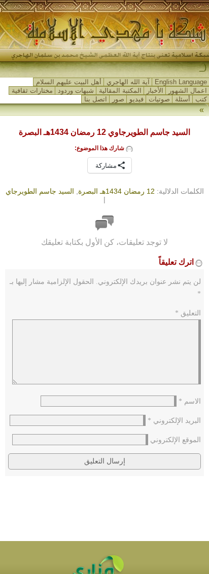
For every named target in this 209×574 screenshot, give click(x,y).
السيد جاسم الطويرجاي (40, 191)
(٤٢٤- (197, 67)
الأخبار (155, 90)
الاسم (190, 401)
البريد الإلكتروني (174, 420)
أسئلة (182, 99)
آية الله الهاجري (128, 82)
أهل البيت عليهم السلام (68, 82)
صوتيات (159, 99)
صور (118, 99)
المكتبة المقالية (120, 90)
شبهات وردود (76, 90)
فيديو (136, 99)
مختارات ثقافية (32, 90)
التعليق (188, 313)
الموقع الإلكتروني (175, 440)
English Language (181, 82)
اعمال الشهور (187, 90)
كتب (201, 99)
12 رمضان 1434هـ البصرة (116, 191)
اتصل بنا (95, 99)
